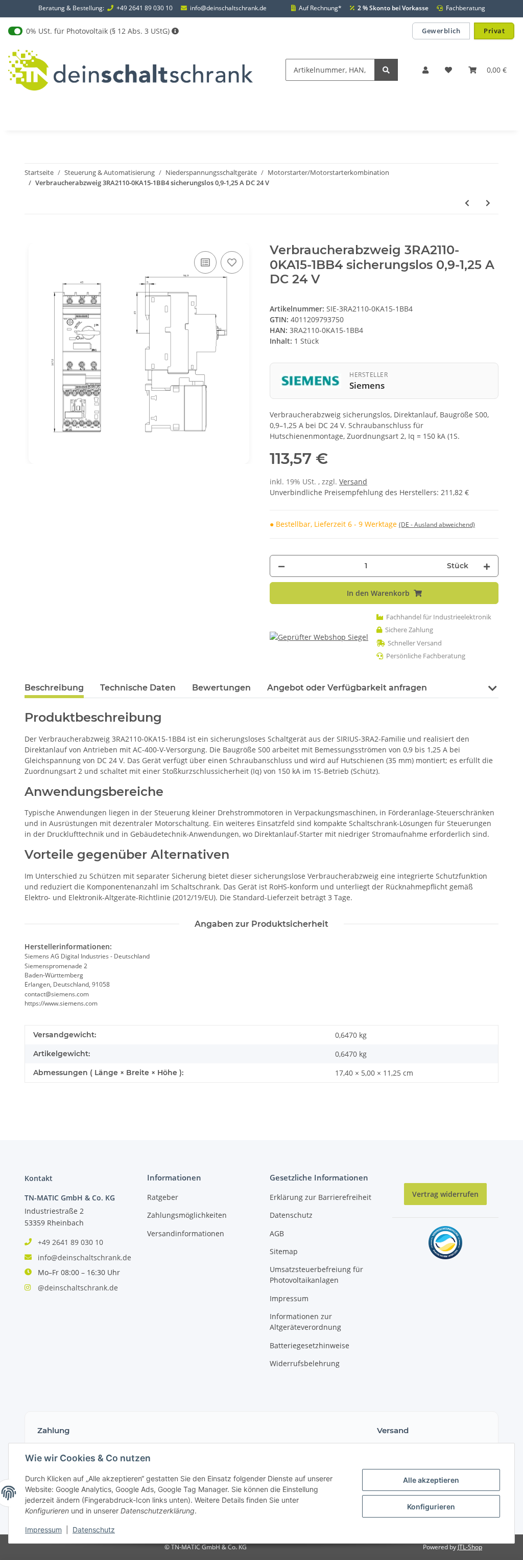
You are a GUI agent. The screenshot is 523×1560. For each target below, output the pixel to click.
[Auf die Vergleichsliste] (205, 262)
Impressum (289, 1298)
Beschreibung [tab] (54, 688)
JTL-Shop (470, 1547)
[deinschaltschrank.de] (130, 69)
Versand (353, 481)
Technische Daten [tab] (138, 688)
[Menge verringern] (281, 565)
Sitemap (284, 1251)
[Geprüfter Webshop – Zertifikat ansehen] (319, 636)
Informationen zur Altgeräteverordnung (305, 1321)
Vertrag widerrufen (445, 1194)
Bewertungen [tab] (221, 688)
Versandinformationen (185, 1233)
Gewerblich (441, 30)
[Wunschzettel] (448, 69)
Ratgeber (162, 1197)
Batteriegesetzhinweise (309, 1345)
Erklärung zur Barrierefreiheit (320, 1197)
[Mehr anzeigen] (175, 31)
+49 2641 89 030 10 (144, 8)
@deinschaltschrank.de (78, 1287)
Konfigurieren (431, 1506)
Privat (494, 30)
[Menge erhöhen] (487, 565)
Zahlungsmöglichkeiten (187, 1215)
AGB (277, 1233)
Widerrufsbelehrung (305, 1363)
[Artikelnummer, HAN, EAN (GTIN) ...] (386, 70)
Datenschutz (291, 1215)
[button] (425, 69)
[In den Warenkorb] (33, 237)
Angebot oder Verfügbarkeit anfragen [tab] (347, 688)
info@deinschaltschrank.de (228, 8)
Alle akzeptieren (431, 1480)
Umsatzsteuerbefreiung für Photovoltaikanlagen (316, 1274)
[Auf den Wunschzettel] (232, 262)
